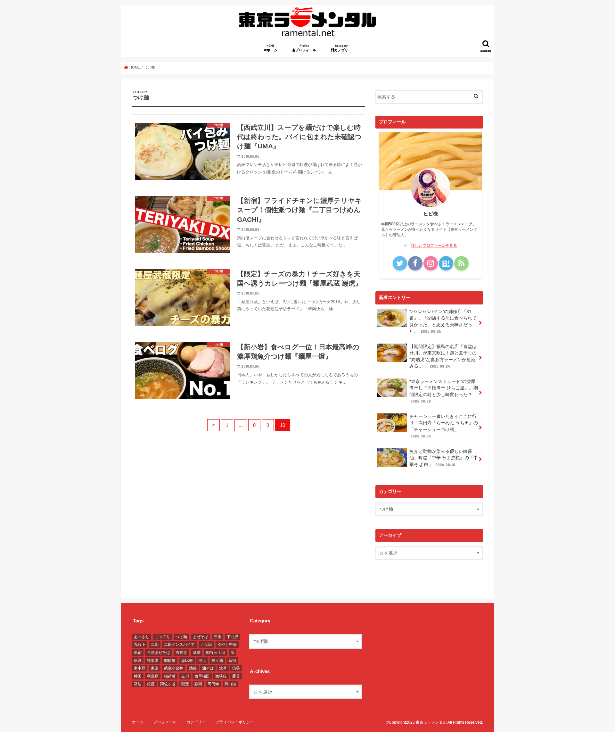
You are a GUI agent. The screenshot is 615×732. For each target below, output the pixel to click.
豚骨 (236, 676)
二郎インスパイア (179, 644)
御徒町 (170, 660)
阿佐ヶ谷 (168, 684)
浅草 (223, 668)
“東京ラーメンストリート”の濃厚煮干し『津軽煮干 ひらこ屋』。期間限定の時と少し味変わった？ (443, 391)
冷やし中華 (227, 644)
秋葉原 (153, 676)
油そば (208, 668)
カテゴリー (344, 48)
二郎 (155, 644)
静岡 (198, 684)
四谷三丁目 (215, 652)
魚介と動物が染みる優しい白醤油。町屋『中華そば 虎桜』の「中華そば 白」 (443, 458)
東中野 (139, 668)
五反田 (206, 644)
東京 (155, 668)
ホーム (273, 48)
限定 (185, 684)
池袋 (193, 668)
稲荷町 (170, 676)
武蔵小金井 (173, 668)
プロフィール (307, 48)
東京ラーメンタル (431, 722)
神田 (138, 676)
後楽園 (153, 660)
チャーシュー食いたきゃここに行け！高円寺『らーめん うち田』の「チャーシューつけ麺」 (443, 426)
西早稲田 (202, 676)
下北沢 (232, 637)
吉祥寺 (181, 652)
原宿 (138, 652)
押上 (202, 660)
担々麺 (217, 660)
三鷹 (217, 637)
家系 (138, 660)
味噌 (197, 652)
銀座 (151, 684)
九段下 (139, 644)
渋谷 (236, 668)
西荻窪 (221, 676)
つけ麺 (181, 637)
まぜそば (200, 637)
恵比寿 (187, 660)
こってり (162, 637)
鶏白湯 (230, 684)
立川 (185, 676)
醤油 (138, 684)
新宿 (232, 660)
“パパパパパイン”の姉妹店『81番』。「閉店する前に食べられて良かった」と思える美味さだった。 (443, 321)
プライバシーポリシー (235, 722)
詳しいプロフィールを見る (434, 245)
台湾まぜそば (158, 652)
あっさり (141, 637)
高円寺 (213, 684)
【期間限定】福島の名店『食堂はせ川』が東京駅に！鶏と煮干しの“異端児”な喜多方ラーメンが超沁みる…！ (443, 356)
